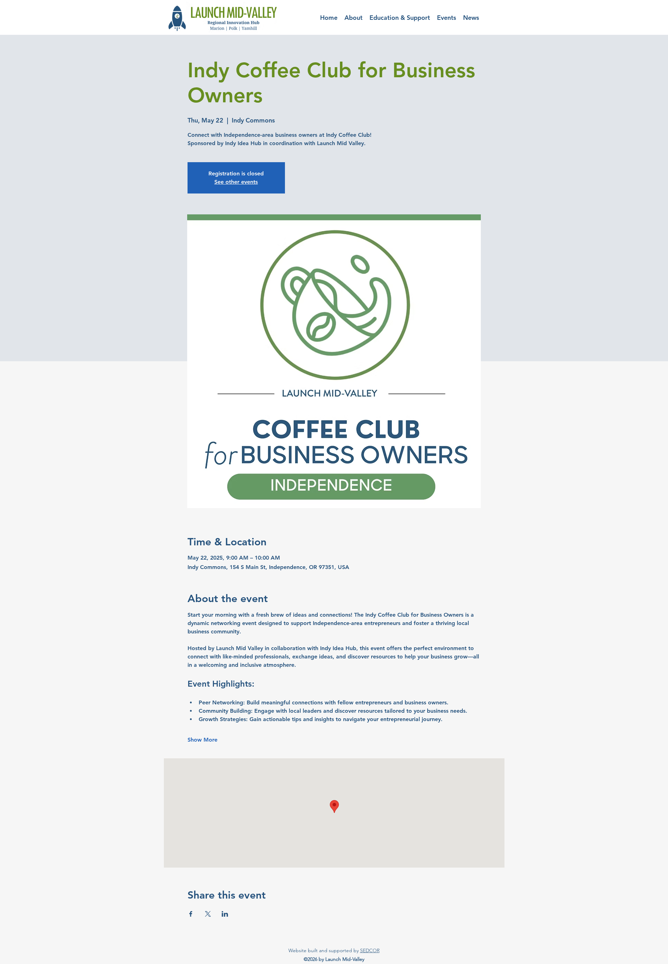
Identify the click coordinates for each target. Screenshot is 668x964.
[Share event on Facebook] (191, 914)
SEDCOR (370, 950)
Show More (202, 739)
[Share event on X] (208, 914)
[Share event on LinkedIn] (225, 914)
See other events (236, 182)
